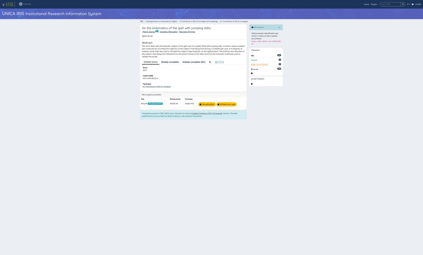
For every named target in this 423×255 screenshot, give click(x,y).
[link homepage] (8, 4)
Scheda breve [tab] (151, 61)
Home (366, 4)
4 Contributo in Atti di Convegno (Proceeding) (199, 21)
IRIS (141, 21)
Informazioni (258, 27)
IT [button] (408, 4)
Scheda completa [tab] (170, 62)
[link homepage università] (25, 4)
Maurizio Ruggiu (187, 31)
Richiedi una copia (227, 104)
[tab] (210, 62)
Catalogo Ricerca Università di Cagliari (161, 21)
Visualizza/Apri (207, 104)
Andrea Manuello (168, 31)
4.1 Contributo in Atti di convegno (234, 21)
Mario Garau (148, 31)
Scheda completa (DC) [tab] (194, 62)
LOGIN (418, 4)
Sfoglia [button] (374, 4)
